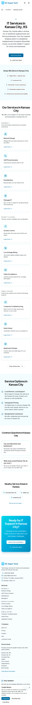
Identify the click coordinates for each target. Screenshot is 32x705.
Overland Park (5, 657)
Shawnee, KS (17, 497)
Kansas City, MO (6, 653)
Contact (3, 633)
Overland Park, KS (10, 493)
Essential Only (16, 698)
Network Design (6, 591)
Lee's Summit (5, 661)
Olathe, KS (26, 493)
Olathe (3, 659)
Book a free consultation (16, 542)
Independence (5, 663)
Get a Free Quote (16, 55)
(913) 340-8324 (17, 60)
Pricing (3, 630)
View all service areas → (16, 503)
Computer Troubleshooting (9, 614)
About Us (4, 628)
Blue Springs (5, 668)
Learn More (5, 702)
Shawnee (4, 666)
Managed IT (4, 598)
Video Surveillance (6, 609)
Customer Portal (6, 639)
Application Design (6, 619)
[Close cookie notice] (29, 687)
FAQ (2, 636)
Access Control (5, 603)
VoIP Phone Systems (7, 593)
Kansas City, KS (5, 655)
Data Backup (5, 596)
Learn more (7, 147)
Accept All (5, 698)
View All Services (14, 366)
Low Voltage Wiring (6, 606)
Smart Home (4, 616)
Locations (8, 9)
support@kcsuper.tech (10, 575)
